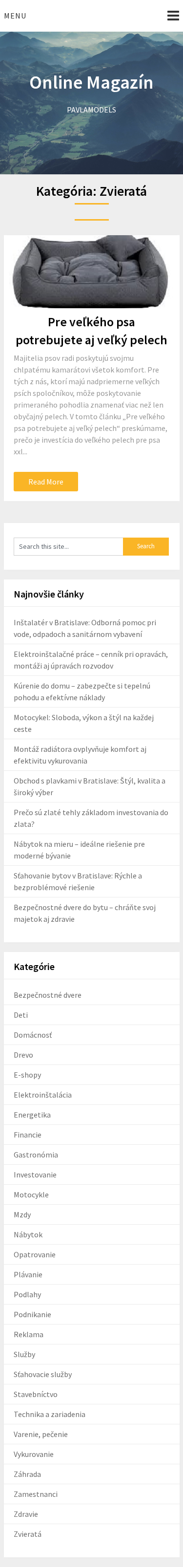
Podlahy (27, 1294)
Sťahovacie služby (43, 1374)
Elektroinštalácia (43, 1095)
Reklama (28, 1334)
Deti (21, 1015)
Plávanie (28, 1274)
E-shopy (27, 1075)
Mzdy (22, 1214)
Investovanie (35, 1174)
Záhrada (27, 1474)
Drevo (23, 1055)
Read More (45, 481)
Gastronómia (36, 1154)
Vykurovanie (34, 1454)
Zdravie (26, 1514)
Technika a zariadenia (49, 1414)
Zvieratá (27, 1534)
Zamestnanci (36, 1494)
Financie (27, 1134)
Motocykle (31, 1194)
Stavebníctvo (36, 1394)
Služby (24, 1354)
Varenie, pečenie (41, 1434)
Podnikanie (32, 1314)
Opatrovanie (35, 1254)
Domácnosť (33, 1035)
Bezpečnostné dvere (47, 995)
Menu (15, 15)
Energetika (32, 1114)
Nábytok (28, 1234)
